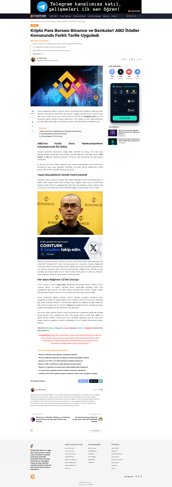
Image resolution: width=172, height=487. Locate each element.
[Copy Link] (137, 59)
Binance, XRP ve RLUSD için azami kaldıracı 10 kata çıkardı (60, 364)
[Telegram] (132, 16)
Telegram (58, 328)
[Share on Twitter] (132, 59)
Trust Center (67, 343)
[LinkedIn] (102, 390)
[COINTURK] (38, 16)
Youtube (88, 328)
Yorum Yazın (95, 430)
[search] (135, 16)
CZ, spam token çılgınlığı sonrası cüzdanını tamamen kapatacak (62, 370)
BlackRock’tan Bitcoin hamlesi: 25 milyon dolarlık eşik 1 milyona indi (129, 140)
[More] (140, 59)
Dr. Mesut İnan (41, 58)
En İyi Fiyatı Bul (125, 118)
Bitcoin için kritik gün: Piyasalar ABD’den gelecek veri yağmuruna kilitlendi (129, 132)
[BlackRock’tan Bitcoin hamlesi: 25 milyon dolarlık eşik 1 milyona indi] (112, 141)
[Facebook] (128, 16)
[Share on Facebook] (129, 59)
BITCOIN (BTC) (122, 135)
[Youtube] (129, 74)
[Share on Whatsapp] (134, 59)
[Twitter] (130, 16)
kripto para (61, 285)
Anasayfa (32, 21)
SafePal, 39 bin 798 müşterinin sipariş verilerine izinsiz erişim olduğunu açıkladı (68, 373)
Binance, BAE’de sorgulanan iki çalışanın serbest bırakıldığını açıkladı (64, 358)
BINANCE (38, 21)
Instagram (65, 328)
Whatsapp (50, 328)
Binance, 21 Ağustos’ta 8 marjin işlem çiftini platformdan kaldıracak (63, 367)
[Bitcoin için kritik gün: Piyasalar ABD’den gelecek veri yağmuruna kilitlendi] (112, 133)
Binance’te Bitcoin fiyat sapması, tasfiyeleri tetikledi (58, 354)
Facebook (73, 328)
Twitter (80, 328)
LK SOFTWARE (89, 484)
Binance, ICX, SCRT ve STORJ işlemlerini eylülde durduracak (61, 361)
